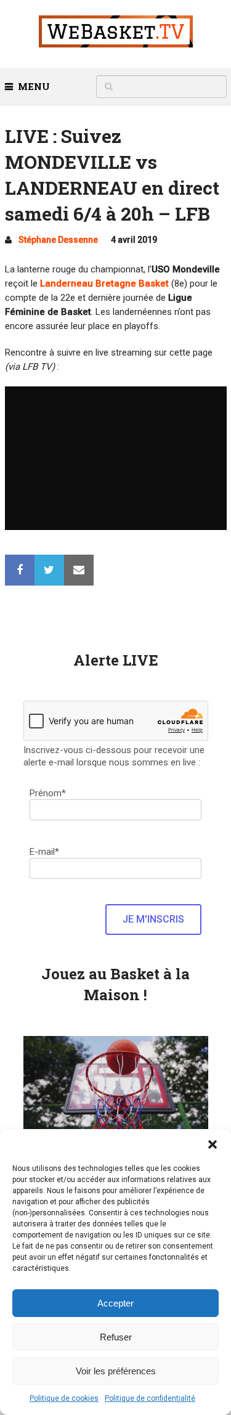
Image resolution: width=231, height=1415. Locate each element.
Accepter (115, 1303)
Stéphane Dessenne (58, 240)
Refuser (116, 1337)
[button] (212, 1144)
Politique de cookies (64, 1398)
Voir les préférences (116, 1371)
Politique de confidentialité (150, 1398)
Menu (34, 86)
